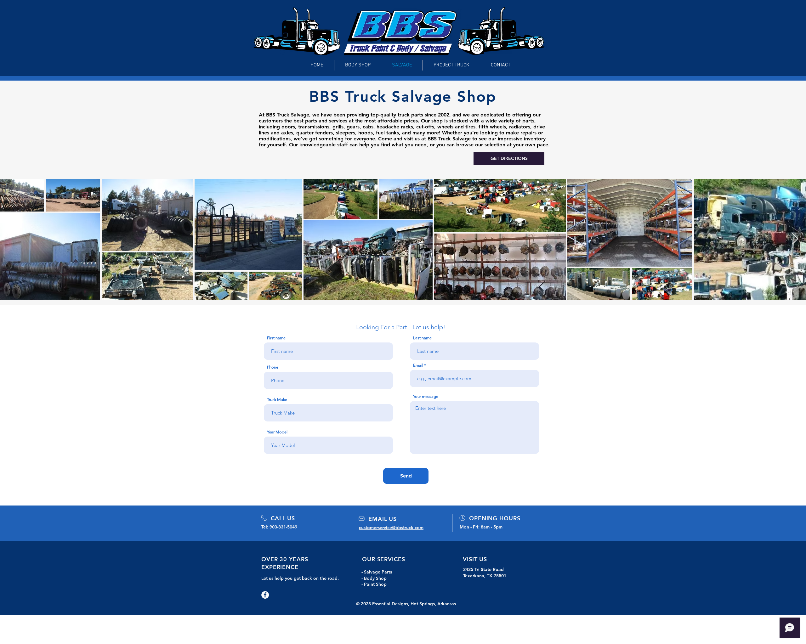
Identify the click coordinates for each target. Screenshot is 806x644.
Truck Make (277, 400)
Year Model (277, 432)
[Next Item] (795, 239)
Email (418, 365)
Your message (425, 396)
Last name (422, 338)
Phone (272, 367)
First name (276, 338)
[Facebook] (265, 595)
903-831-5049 (283, 527)
